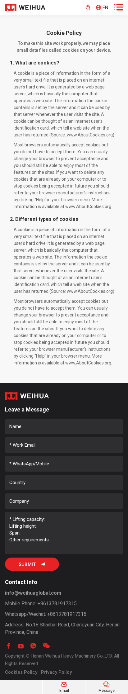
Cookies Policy (21, 672)
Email (64, 687)
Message (106, 687)
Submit (32, 564)
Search (88, 7)
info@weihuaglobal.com (33, 593)
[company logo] (25, 7)
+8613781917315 (57, 603)
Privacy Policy (56, 672)
